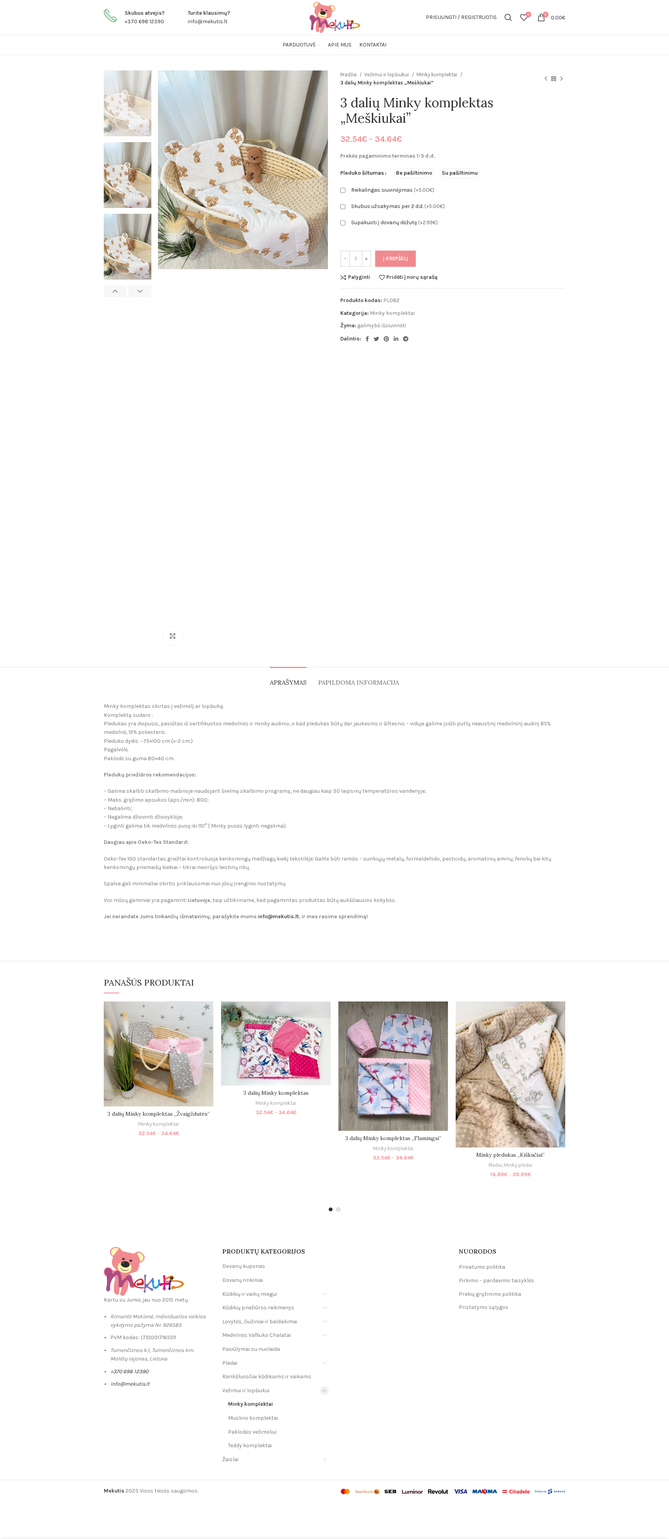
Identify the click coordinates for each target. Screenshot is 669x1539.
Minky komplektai (437, 74)
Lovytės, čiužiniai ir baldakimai (259, 1321)
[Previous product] (546, 78)
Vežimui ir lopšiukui (387, 74)
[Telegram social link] (406, 339)
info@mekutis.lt (208, 21)
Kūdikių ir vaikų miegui (249, 1294)
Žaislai (230, 1459)
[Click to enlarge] (172, 636)
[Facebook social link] (367, 339)
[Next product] (561, 78)
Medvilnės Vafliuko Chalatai (256, 1335)
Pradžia (349, 74)
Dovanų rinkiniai (242, 1280)
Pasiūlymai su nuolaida (251, 1349)
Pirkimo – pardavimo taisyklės (496, 1280)
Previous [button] (115, 291)
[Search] (508, 17)
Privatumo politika (482, 1267)
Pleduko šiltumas (362, 173)
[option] (127, 103)
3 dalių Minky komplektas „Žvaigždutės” (159, 1113)
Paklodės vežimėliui (252, 1432)
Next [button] (140, 291)
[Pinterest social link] (386, 339)
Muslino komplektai (253, 1418)
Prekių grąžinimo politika (490, 1294)
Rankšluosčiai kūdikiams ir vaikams (266, 1376)
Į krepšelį (395, 258)
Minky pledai (518, 1165)
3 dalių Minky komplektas (276, 1092)
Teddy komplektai (250, 1445)
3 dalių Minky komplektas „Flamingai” (393, 1138)
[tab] (288, 678)
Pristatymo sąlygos (483, 1307)
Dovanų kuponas (243, 1266)
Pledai (495, 1165)
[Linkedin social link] (396, 339)
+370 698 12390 (144, 21)
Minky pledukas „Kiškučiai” (510, 1154)
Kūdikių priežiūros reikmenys (258, 1307)
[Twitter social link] (376, 339)
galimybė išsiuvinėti (381, 325)
